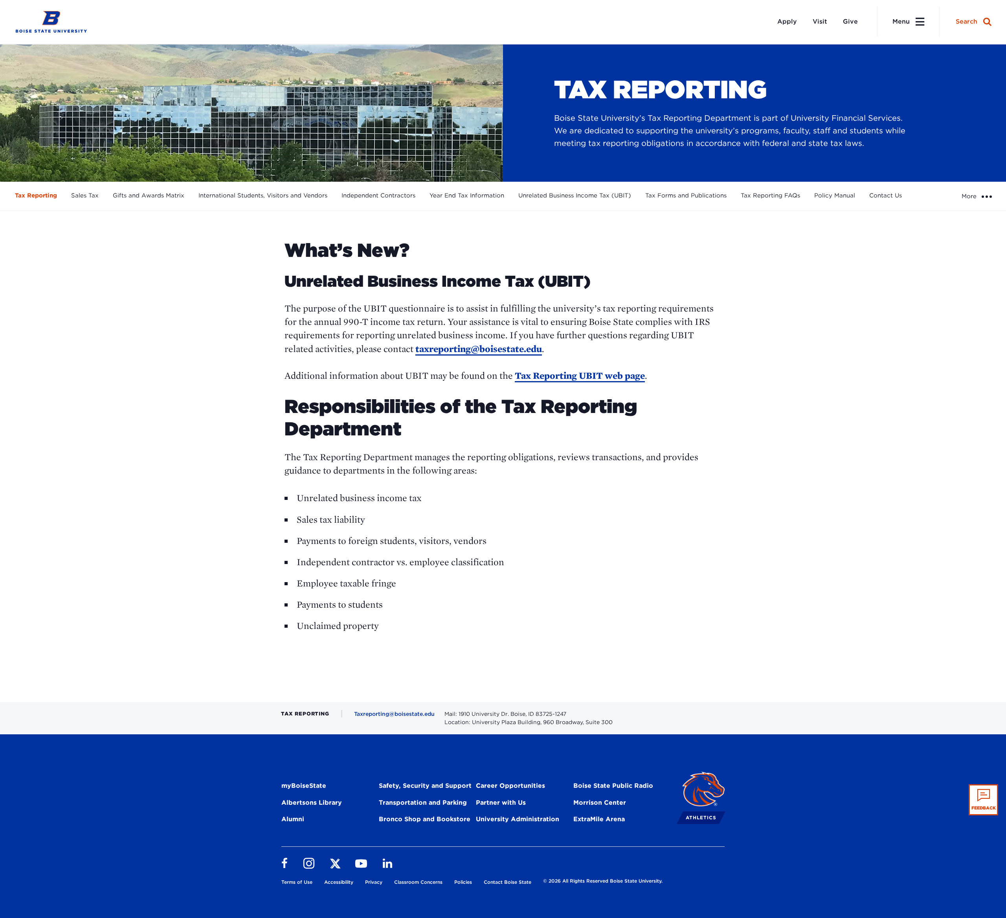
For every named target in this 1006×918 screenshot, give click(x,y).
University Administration (517, 819)
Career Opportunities (510, 785)
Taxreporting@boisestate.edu (394, 714)
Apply (787, 21)
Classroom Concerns (418, 882)
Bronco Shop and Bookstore (424, 819)
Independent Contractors (378, 195)
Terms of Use (296, 882)
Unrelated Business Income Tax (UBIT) (574, 195)
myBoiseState (303, 785)
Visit (820, 21)
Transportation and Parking (423, 802)
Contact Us (885, 195)
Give (850, 21)
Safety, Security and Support (425, 785)
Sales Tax (85, 195)
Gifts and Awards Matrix (148, 195)
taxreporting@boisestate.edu (478, 348)
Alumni (292, 819)
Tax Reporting (36, 195)
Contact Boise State (507, 882)
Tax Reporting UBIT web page (580, 375)
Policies (463, 882)
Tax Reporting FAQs (770, 195)
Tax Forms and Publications (686, 195)
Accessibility (338, 882)
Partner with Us (501, 802)
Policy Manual (834, 195)
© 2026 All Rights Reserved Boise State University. (603, 881)
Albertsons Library (311, 802)
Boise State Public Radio (613, 785)
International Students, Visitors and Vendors (262, 195)
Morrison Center (599, 802)
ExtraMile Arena (599, 819)
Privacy (373, 882)
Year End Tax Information (467, 195)
